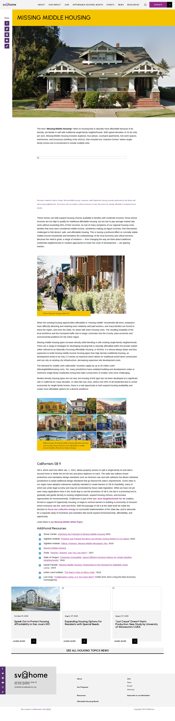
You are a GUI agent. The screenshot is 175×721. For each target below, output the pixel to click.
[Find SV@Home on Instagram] (3, 687)
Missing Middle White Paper (68, 522)
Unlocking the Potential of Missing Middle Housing (81, 534)
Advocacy (130, 689)
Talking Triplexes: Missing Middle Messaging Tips (84, 543)
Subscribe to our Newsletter (138, 695)
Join (129, 679)
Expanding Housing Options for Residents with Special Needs (83, 623)
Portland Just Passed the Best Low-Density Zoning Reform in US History (95, 539)
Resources (133, 5)
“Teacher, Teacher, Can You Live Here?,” (69, 553)
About (41, 5)
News (121, 5)
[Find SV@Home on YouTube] (3, 683)
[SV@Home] (9, 5)
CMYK (48, 709)
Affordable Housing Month (88, 5)
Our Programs (82, 687)
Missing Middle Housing (55, 548)
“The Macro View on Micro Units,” (80, 572)
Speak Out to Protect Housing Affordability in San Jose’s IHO (32, 623)
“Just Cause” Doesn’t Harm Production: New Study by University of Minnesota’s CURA (136, 624)
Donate (158, 5)
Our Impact (55, 5)
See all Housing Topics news (87, 650)
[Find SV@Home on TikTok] (3, 692)
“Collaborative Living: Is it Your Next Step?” (74, 577)
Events (111, 5)
